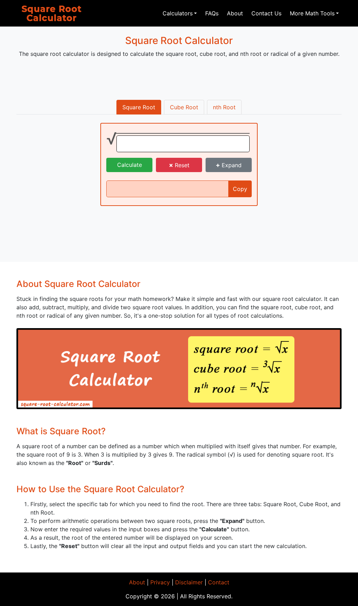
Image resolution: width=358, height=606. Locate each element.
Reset (179, 165)
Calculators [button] (178, 13)
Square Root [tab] (138, 107)
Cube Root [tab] (184, 107)
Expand (229, 165)
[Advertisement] (179, 79)
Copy (240, 188)
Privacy (160, 582)
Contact (218, 582)
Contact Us (266, 13)
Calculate (129, 164)
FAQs (212, 13)
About (235, 13)
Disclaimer (189, 582)
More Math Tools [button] (312, 13)
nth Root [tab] (224, 107)
